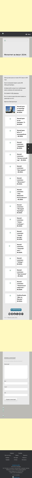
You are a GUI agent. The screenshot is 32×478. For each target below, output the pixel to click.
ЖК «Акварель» (15, 93)
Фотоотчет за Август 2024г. (12, 317)
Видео (17, 455)
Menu (29, 34)
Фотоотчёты (8, 455)
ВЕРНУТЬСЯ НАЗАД (17, 309)
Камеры (7, 457)
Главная (12, 453)
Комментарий (6, 364)
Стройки (20, 453)
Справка (7, 459)
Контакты (24, 459)
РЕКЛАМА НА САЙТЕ (16, 465)
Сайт (5, 392)
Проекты (25, 455)
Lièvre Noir (18, 475)
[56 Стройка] (3, 33)
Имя (5, 381)
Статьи (15, 459)
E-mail (5, 387)
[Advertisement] (16, 16)
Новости (24, 457)
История (16, 457)
